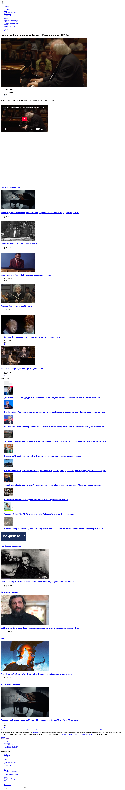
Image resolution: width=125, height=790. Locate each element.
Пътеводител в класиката (11, 23)
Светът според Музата (10, 21)
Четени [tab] (6, 382)
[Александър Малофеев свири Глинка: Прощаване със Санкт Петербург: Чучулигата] (62, 200)
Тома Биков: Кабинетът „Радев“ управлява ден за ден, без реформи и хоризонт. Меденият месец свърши (52, 485)
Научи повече (5, 738)
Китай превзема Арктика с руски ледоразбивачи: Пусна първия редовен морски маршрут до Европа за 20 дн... (55, 470)
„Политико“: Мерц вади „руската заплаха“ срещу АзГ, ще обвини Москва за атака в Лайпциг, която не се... (54, 398)
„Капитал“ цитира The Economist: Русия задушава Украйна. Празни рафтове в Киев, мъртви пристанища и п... (55, 441)
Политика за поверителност (12, 746)
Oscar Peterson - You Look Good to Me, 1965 (20, 244)
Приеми (3, 737)
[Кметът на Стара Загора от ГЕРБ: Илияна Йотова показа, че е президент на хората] (64, 448)
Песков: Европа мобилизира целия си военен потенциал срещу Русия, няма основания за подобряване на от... (55, 427)
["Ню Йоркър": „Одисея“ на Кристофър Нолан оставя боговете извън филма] (62, 656)
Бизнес (6, 29)
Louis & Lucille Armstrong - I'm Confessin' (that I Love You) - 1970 (30, 337)
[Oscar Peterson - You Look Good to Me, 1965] (62, 231)
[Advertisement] (62, 149)
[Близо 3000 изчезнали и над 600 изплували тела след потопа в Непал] (64, 492)
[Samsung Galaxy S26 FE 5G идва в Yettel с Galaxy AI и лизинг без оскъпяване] (64, 506)
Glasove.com (18, 788)
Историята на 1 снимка (11, 20)
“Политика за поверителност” (68, 734)
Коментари (7, 17)
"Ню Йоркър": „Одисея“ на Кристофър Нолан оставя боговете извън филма (36, 674)
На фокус (7, 6)
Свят (5, 11)
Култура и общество (10, 12)
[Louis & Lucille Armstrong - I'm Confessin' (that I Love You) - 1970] (62, 325)
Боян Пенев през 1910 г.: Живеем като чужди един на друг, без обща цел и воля (37, 582)
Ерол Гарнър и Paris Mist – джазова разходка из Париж (26, 275)
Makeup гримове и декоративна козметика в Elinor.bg (16, 729)
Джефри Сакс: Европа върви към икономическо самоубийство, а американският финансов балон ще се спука (55, 412)
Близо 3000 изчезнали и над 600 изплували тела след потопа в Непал (36, 499)
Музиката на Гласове (10, 684)
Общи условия (8, 744)
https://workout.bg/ (53, 729)
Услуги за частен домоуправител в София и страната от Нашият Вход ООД (80, 729)
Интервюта (7, 15)
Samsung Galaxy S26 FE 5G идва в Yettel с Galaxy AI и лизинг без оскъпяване (39, 514)
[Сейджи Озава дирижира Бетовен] (62, 293)
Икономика (7, 14)
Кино (5, 27)
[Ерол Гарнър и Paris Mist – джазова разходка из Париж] (62, 262)
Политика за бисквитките (11, 747)
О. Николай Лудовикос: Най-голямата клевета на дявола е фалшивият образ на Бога (40, 628)
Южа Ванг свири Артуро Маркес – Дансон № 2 (22, 368)
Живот (6, 24)
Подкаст (6, 8)
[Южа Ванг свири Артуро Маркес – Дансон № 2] (62, 356)
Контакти (7, 743)
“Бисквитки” (36, 732)
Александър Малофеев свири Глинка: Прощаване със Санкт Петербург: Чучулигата (40, 212)
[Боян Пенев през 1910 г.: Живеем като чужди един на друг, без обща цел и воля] (62, 564)
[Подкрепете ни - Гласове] (13, 536)
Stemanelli (34, 729)
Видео (6, 18)
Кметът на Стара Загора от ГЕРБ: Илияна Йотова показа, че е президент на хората (42, 456)
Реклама (6, 741)
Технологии (7, 31)
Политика (7, 9)
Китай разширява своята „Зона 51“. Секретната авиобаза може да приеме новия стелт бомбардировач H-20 (53, 529)
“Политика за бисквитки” (86, 734)
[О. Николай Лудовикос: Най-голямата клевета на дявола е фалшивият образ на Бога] (62, 610)
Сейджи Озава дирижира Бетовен (16, 306)
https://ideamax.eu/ (43, 729)
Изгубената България (10, 26)
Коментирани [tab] (8, 383)
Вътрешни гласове (9, 592)
